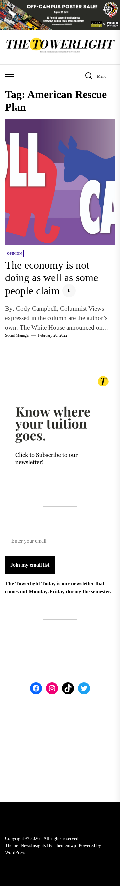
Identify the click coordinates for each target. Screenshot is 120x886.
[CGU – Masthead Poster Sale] (60, 4)
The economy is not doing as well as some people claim (51, 278)
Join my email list (29, 565)
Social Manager (17, 335)
